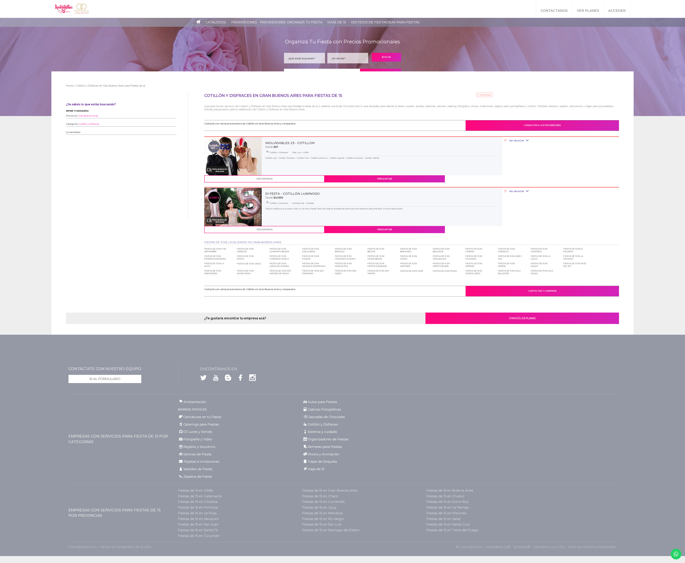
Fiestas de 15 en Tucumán (198, 536)
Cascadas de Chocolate (326, 417)
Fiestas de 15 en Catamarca (200, 496)
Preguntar (384, 178)
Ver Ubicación (516, 141)
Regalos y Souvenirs (199, 447)
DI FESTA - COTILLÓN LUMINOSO (292, 194)
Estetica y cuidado (322, 432)
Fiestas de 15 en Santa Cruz (448, 524)
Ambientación (194, 402)
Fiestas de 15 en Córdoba (198, 502)
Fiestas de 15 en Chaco (320, 496)
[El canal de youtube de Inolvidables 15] (213, 379)
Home (69, 85)
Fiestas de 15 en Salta (443, 519)
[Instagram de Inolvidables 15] (250, 379)
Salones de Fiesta (197, 454)
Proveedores (273, 22)
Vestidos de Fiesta (368, 22)
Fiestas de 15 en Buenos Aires (449, 490)
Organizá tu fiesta (304, 22)
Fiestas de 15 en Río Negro (323, 519)
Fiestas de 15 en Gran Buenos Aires (330, 490)
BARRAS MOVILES (192, 409)
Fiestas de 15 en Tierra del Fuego (452, 530)
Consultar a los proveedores (542, 125)
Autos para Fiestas (322, 402)
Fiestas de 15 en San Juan (198, 524)
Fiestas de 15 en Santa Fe (198, 530)
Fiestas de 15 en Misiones (446, 513)
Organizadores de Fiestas (328, 439)
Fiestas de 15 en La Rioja (197, 513)
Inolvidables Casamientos (81, 9)
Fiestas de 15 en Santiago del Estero (330, 530)
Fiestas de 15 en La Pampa (447, 507)
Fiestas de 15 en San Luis (321, 524)
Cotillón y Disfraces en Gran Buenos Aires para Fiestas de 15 (110, 85)
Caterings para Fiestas (201, 424)
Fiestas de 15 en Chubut (445, 496)
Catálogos (216, 22)
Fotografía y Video (197, 439)
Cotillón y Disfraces (323, 424)
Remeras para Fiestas (325, 447)
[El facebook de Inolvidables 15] (238, 379)
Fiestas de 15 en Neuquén (198, 519)
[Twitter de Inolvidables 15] (203, 379)
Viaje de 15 (336, 22)
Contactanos (554, 11)
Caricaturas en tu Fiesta (202, 417)
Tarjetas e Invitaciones (201, 461)
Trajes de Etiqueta (322, 461)
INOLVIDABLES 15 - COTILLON (290, 143)
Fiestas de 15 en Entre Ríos (447, 502)
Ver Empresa (264, 178)
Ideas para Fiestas (402, 22)
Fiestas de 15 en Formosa (198, 507)
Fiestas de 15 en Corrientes (323, 502)
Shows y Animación (323, 454)
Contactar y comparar (542, 291)
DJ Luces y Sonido (197, 432)
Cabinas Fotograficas (324, 409)
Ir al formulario (104, 379)
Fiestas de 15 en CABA (195, 490)
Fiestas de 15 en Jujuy (319, 507)
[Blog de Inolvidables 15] (225, 379)
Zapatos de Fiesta (197, 476)
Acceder (617, 11)
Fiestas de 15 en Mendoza (322, 513)
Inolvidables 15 (64, 9)
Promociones (244, 22)
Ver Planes (588, 11)
